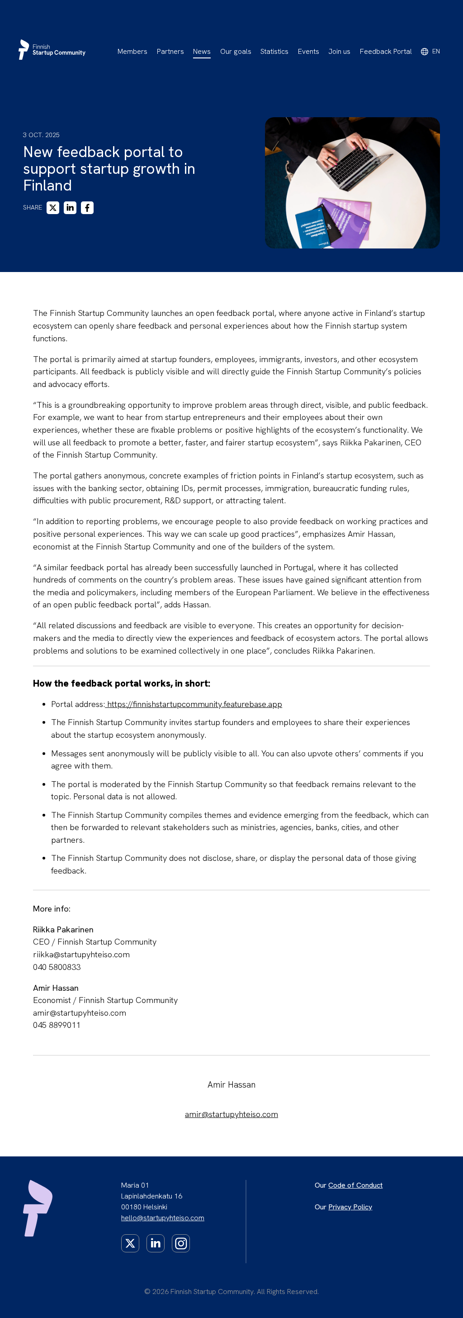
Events (308, 51)
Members (132, 51)
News (202, 51)
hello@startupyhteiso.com (162, 1217)
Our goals (235, 51)
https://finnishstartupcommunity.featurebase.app (193, 704)
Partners (170, 51)
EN (436, 51)
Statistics (274, 51)
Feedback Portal (386, 51)
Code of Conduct (355, 1185)
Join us (339, 51)
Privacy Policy (350, 1207)
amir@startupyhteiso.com (231, 1114)
